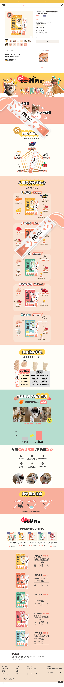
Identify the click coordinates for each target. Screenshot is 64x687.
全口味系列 (46, 32)
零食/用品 (33, 5)
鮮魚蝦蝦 (41, 23)
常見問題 (17, 670)
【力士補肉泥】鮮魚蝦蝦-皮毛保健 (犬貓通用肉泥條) (32, 543)
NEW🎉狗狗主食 (24, 5)
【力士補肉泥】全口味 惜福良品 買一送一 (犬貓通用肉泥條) (11, 543)
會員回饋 (17, 668)
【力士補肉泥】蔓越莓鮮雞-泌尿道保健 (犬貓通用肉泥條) (52, 543)
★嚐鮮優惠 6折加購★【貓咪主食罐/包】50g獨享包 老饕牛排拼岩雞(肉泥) (43, 65)
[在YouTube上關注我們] (34, 674)
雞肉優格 (44, 23)
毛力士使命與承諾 (5, 668)
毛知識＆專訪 (38, 5)
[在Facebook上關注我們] (28, 674)
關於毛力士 (18, 5)
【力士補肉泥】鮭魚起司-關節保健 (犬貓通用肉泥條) (21, 543)
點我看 (35, 1)
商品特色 (6, 50)
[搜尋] (57, 5)
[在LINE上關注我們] (36, 674)
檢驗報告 (3, 671)
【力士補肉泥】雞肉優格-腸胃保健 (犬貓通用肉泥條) (42, 543)
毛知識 (3, 673)
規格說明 (12, 50)
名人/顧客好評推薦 (45, 5)
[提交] (60, 672)
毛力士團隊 (4, 670)
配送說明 (17, 671)
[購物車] (61, 5)
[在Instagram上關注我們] (31, 674)
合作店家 (17, 673)
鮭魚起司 (37, 23)
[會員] (59, 5)
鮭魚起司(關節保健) (39, 32)
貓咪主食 (29, 5)
